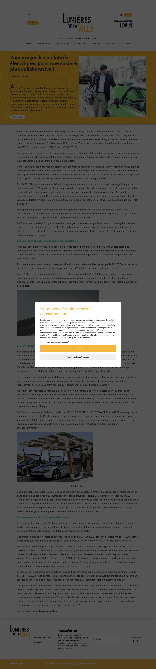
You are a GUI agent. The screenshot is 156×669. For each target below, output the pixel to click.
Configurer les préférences (78, 357)
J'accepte (78, 348)
